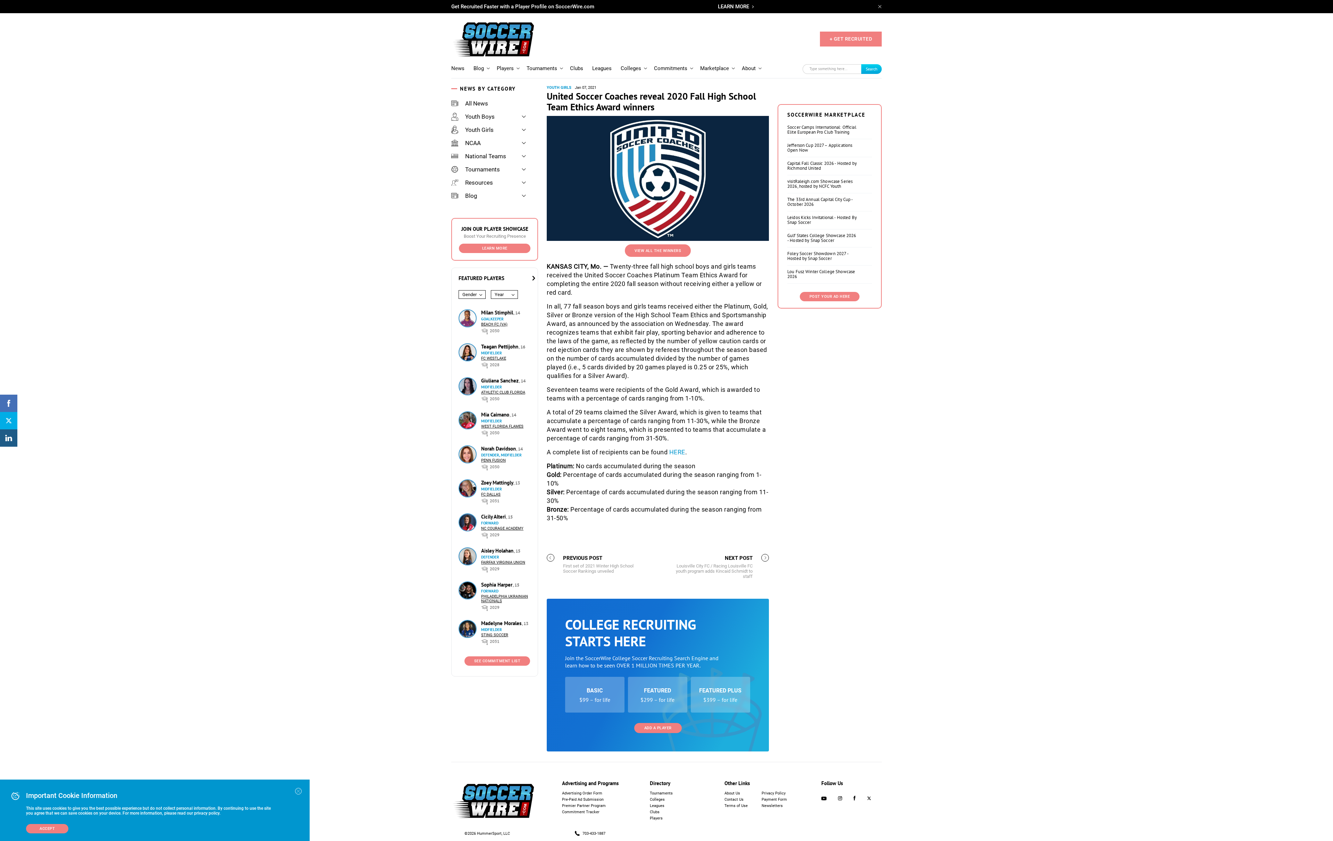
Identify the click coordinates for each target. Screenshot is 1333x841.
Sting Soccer (494, 635)
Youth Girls (479, 129)
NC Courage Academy (502, 528)
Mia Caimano (496, 414)
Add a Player (658, 728)
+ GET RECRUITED (851, 39)
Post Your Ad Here (830, 296)
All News (476, 103)
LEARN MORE (733, 6)
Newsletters (772, 806)
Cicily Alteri (494, 516)
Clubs (576, 68)
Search (872, 69)
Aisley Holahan (498, 550)
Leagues (602, 68)
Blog (478, 68)
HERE (677, 452)
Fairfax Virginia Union (503, 562)
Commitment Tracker (581, 812)
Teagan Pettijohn (500, 346)
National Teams (485, 156)
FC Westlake (493, 358)
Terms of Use (736, 806)
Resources (479, 182)
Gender (469, 294)
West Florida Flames (502, 426)
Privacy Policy (774, 793)
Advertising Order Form (582, 793)
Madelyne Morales (502, 623)
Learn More (495, 248)
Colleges (631, 68)
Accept (47, 828)
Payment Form (774, 799)
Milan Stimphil (497, 312)
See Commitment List (497, 661)
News (457, 68)
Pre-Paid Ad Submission (583, 799)
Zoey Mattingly (497, 482)
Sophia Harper (497, 584)
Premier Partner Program (584, 806)
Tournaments (542, 68)
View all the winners (658, 251)
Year (499, 294)
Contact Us (734, 799)
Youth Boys (480, 116)
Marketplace (714, 68)
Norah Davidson (499, 448)
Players (505, 68)
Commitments (670, 68)
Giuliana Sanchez (500, 380)
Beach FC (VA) (494, 324)
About (749, 68)
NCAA (473, 143)
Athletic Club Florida (503, 392)
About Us (732, 793)
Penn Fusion (493, 460)
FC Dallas (491, 494)
